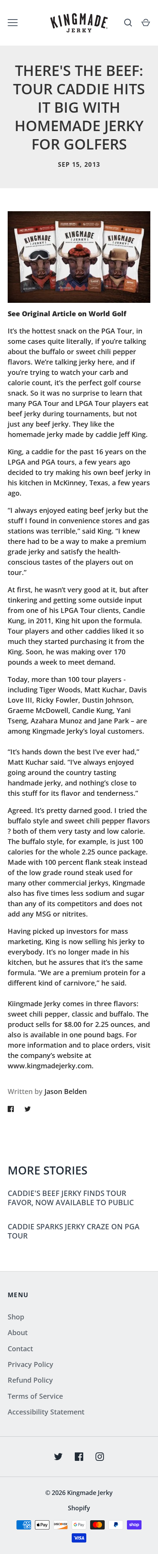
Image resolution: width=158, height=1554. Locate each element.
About (18, 1332)
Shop (16, 1316)
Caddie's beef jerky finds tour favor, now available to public (71, 1197)
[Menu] (12, 22)
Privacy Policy (30, 1364)
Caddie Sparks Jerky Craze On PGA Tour (74, 1231)
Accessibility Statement (46, 1411)
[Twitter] (58, 1456)
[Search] (128, 22)
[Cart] (145, 22)
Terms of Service (35, 1396)
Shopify (79, 1508)
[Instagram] (99, 1456)
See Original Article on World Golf (67, 313)
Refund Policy (30, 1380)
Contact (20, 1348)
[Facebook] (79, 1456)
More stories (47, 1170)
